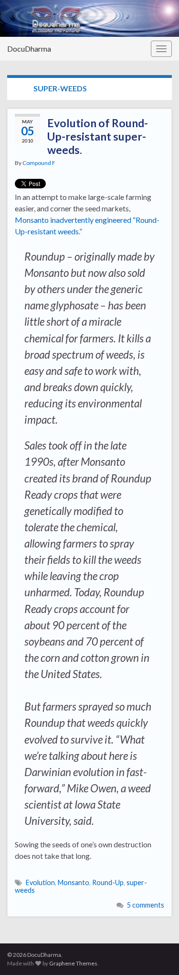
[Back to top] (157, 953)
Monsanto (73, 882)
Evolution (40, 882)
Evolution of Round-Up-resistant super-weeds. (97, 136)
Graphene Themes (73, 963)
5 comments (145, 905)
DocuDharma (29, 48)
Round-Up (108, 882)
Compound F (38, 162)
